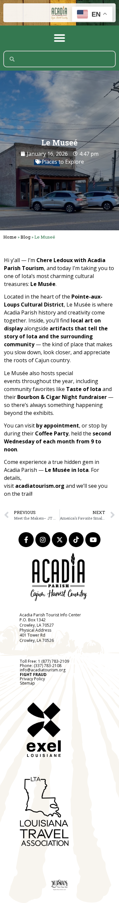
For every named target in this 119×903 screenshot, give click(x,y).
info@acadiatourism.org (42, 670)
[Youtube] (92, 539)
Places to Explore (63, 161)
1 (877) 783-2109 (53, 661)
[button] (59, 38)
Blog (25, 237)
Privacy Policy (32, 679)
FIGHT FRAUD (33, 674)
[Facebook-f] (26, 539)
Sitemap (27, 683)
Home (10, 237)
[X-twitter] (59, 539)
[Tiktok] (76, 539)
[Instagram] (43, 539)
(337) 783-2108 (47, 665)
